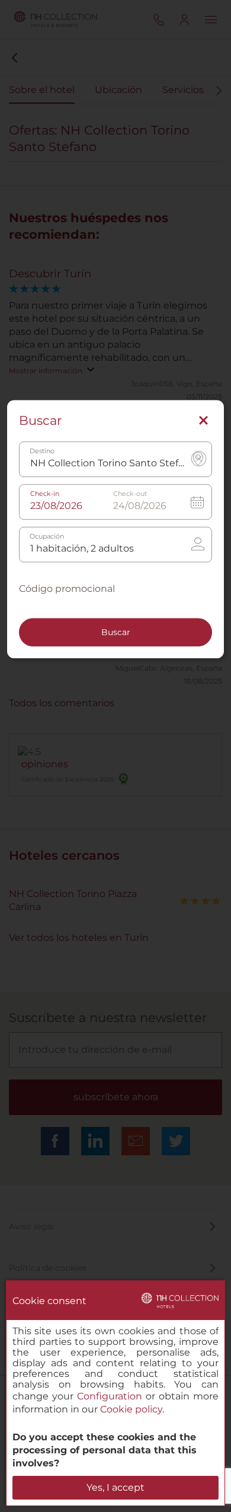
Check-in (44, 494)
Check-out (130, 494)
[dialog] (115, 1393)
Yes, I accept (115, 1487)
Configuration (109, 1396)
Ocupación (47, 536)
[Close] (203, 421)
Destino (42, 451)
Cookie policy (131, 1409)
